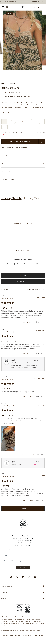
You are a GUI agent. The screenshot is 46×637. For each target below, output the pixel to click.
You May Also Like (11, 198)
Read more (5, 112)
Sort (29, 289)
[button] (8, 438)
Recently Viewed (33, 198)
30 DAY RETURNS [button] (10, 2)
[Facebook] (11, 577)
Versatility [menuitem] (35, 264)
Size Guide (41, 132)
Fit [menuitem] (8, 264)
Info (28, 96)
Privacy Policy (27, 636)
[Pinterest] (23, 577)
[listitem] (23, 545)
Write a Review (24, 282)
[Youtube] (35, 577)
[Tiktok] (29, 577)
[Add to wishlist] (42, 142)
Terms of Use (38, 636)
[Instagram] (17, 577)
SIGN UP (23, 567)
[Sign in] (35, 7)
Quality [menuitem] (16, 264)
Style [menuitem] (25, 264)
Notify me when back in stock (20, 142)
